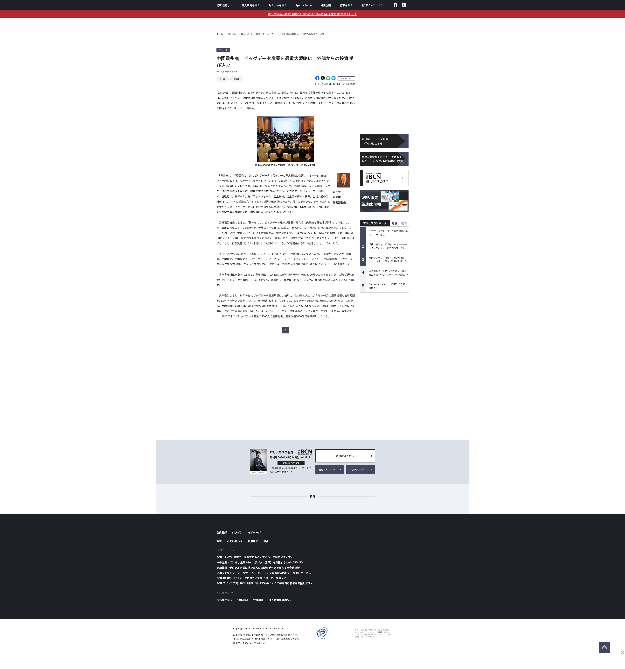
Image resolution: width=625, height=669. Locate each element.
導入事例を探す (251, 5)
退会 (266, 541)
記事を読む (222, 5)
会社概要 (258, 600)
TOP (219, 541)
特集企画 (325, 5)
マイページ (254, 532)
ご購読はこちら (345, 456)
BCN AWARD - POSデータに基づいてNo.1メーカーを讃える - (252, 578)
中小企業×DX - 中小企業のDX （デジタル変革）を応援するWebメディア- (259, 562)
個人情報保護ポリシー (282, 600)
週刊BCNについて (372, 5)
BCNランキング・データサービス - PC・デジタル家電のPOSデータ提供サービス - (264, 573)
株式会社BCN (224, 600)
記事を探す (346, 5)
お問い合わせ (235, 541)
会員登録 (221, 532)
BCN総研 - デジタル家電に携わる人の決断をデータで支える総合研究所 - (258, 567)
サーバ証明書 (377, 632)
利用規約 (253, 541)
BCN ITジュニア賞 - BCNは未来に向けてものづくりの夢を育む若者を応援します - (264, 583)
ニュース (245, 33)
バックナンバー (357, 469)
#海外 (236, 78)
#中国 (222, 78)
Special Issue (304, 5)
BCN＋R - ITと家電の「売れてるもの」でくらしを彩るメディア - (254, 557)
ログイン (237, 532)
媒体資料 (242, 600)
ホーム (219, 33)
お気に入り (347, 78)
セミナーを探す (278, 5)
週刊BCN (232, 33)
